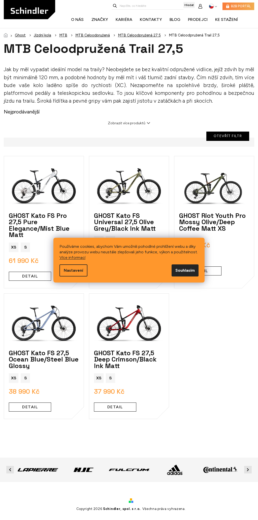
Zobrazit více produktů (126, 123)
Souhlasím (185, 270)
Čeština (213, 6)
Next (249, 469)
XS (13, 247)
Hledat (189, 5)
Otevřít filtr (228, 136)
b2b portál (241, 6)
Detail (30, 276)
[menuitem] (78, 19)
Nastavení (73, 270)
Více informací (72, 257)
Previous (11, 469)
